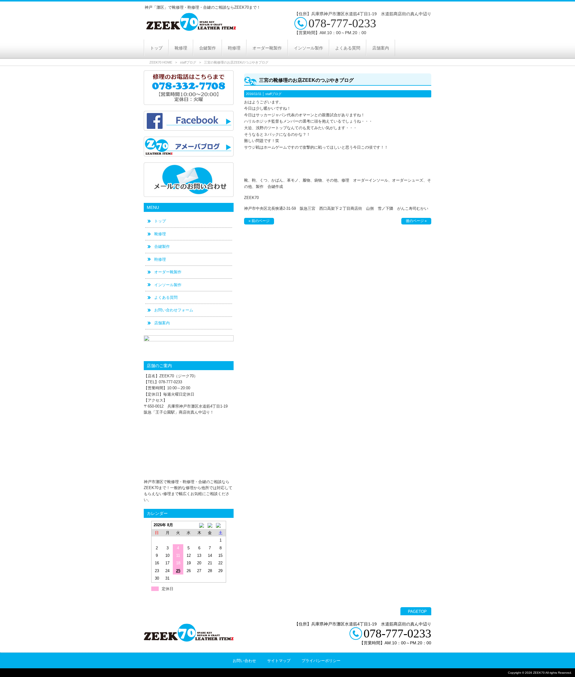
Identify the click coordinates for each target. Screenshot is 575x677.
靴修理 (160, 234)
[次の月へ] (220, 525)
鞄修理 (160, 259)
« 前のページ (259, 221)
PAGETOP (417, 611)
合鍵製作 (162, 246)
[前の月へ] (199, 525)
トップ (160, 221)
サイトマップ (278, 660)
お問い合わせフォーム (173, 310)
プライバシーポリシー (321, 660)
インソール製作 (167, 285)
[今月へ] (210, 525)
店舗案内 (162, 323)
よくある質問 (166, 297)
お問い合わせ (244, 660)
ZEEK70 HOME (160, 62)
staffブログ (188, 62)
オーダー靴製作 (167, 272)
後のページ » (416, 221)
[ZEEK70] (191, 29)
